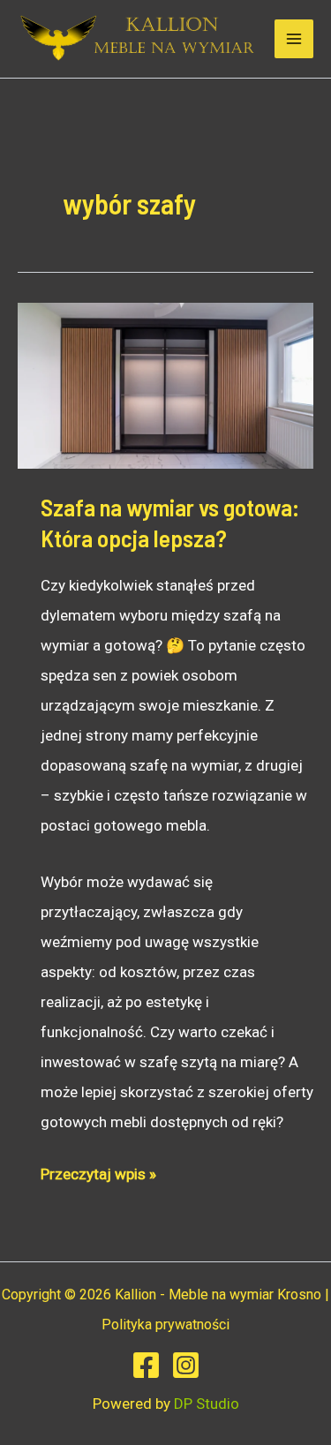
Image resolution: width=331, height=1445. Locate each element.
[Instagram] (185, 1365)
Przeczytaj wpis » (98, 1176)
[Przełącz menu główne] (294, 38)
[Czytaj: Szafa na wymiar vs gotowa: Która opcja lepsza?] (165, 385)
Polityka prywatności (165, 1324)
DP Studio (206, 1403)
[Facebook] (146, 1365)
